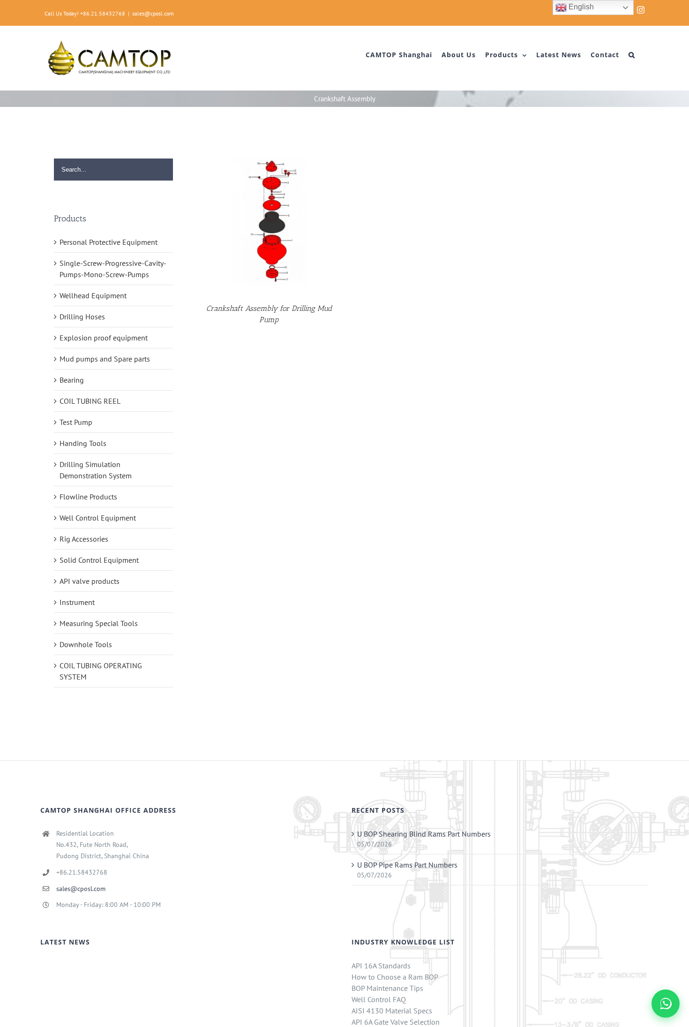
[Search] (632, 55)
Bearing (72, 380)
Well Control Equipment (98, 517)
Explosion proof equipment (104, 337)
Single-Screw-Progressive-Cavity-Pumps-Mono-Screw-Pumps (113, 268)
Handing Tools (83, 443)
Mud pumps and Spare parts (105, 358)
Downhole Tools (86, 644)
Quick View (269, 223)
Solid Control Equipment (99, 560)
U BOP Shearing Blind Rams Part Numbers (424, 833)
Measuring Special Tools (99, 623)
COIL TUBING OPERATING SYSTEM (101, 671)
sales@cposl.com (153, 13)
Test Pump (76, 422)
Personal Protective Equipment (108, 242)
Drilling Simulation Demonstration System (96, 470)
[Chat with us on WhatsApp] (666, 1003)
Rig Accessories (84, 539)
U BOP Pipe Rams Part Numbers (407, 864)
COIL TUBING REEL (90, 401)
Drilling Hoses (82, 316)
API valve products (90, 581)
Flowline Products (88, 496)
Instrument (77, 602)
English (580, 7)
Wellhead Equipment (93, 295)
